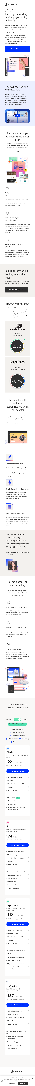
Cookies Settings (12, 1083)
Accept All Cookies (22, 1083)
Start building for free (18, 771)
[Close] (32, 1078)
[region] (17, 1081)
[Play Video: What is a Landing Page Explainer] (17, 115)
